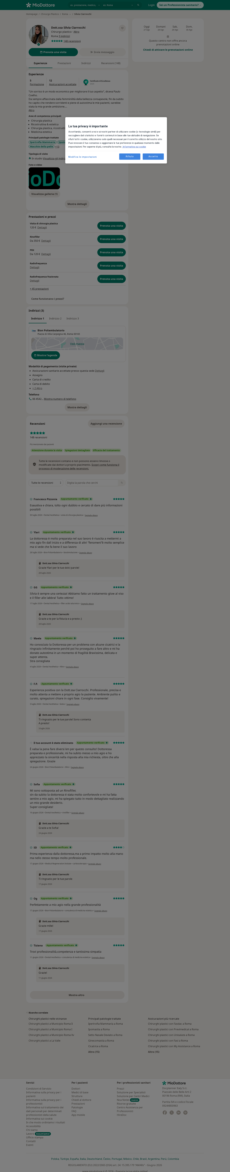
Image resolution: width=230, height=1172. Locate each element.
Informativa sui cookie (134, 146)
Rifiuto (130, 156)
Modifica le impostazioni (82, 156)
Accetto (153, 156)
